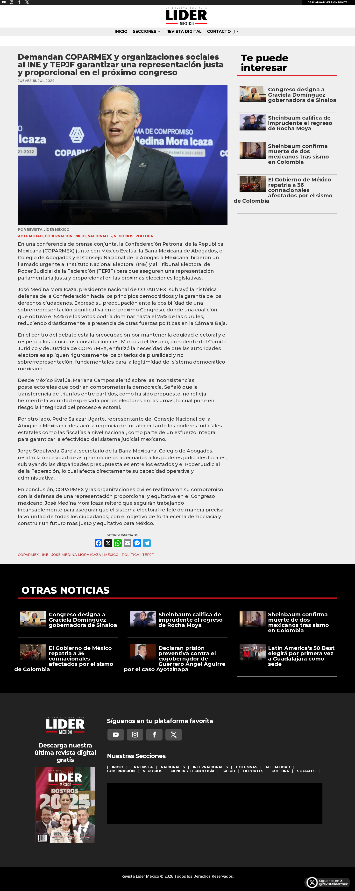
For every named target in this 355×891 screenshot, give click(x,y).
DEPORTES (253, 771)
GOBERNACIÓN (58, 236)
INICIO (121, 31)
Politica (144, 236)
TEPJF (148, 555)
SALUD (228, 771)
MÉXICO (111, 555)
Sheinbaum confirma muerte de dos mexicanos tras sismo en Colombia (298, 154)
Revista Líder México (48, 229)
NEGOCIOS (124, 236)
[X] (108, 543)
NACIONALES (100, 236)
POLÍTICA (130, 555)
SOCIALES (306, 771)
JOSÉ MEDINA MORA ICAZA (76, 555)
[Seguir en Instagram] (135, 734)
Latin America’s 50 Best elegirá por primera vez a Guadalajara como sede (301, 656)
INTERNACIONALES (210, 767)
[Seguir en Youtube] (115, 734)
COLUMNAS (246, 767)
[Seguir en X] (173, 734)
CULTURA (280, 771)
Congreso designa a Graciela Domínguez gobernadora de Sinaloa (302, 94)
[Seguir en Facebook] (154, 734)
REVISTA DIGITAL (184, 31)
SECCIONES (144, 31)
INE (45, 555)
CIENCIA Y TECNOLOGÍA (192, 771)
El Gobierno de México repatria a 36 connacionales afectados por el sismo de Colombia (283, 190)
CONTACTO (219, 31)
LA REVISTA (142, 767)
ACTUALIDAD (30, 236)
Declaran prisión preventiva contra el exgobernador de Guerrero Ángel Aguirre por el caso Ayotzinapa (174, 659)
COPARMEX (28, 555)
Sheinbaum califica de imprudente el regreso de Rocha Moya (300, 123)
